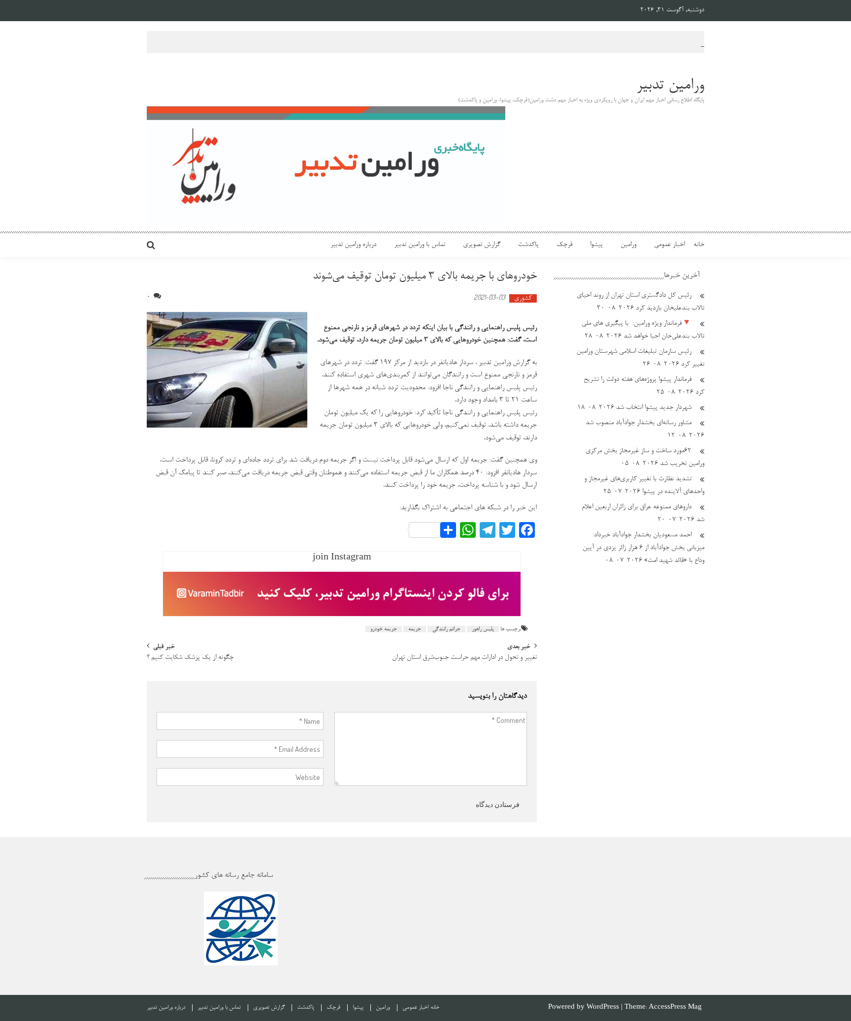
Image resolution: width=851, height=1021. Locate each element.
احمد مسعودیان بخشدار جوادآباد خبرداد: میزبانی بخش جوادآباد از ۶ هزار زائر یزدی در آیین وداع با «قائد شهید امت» (643, 548)
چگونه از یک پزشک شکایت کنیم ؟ (190, 658)
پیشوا (596, 245)
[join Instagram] (342, 594)
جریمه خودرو (383, 629)
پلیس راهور (483, 629)
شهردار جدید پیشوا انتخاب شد (653, 408)
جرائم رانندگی (446, 629)
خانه (698, 245)
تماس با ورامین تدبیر (419, 245)
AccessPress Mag (675, 1007)
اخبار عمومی (669, 245)
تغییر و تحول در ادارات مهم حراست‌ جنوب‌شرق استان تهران (464, 658)
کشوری (523, 298)
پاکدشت (528, 245)
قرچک (564, 245)
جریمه (414, 629)
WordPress (604, 1007)
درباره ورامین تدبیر (353, 245)
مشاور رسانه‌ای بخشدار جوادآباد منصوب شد (638, 423)
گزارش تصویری (481, 245)
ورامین (628, 245)
